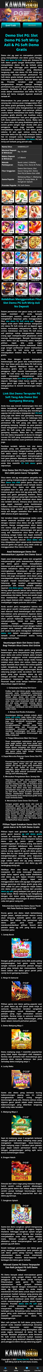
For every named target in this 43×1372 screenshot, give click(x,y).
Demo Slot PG (23, 1359)
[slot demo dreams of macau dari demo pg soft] (35, 211)
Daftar (11, 25)
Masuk (32, 25)
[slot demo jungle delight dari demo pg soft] (21, 242)
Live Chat (38, 1370)
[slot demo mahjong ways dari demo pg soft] (21, 196)
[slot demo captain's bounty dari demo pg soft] (8, 288)
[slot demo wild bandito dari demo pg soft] (8, 227)
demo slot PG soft (28, 1303)
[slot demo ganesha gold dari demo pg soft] (8, 211)
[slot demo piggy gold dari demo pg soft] (8, 242)
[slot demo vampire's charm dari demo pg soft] (35, 288)
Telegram (27, 1370)
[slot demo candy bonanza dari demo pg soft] (21, 227)
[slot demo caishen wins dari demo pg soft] (8, 196)
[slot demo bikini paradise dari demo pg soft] (35, 258)
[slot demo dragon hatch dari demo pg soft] (8, 273)
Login (5, 1370)
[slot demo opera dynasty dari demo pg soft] (21, 273)
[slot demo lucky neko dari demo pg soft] (21, 211)
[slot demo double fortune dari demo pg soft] (35, 242)
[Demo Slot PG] (21, 957)
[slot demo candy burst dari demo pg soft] (35, 273)
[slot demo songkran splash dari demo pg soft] (8, 258)
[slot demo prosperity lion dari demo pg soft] (21, 288)
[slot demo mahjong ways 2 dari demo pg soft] (35, 196)
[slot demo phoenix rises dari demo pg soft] (35, 227)
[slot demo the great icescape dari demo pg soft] (21, 258)
